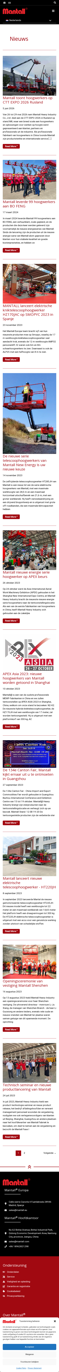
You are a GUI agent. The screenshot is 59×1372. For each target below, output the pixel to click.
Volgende (49, 1153)
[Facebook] (4, 2)
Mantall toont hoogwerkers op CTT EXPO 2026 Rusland (28, 100)
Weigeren (29, 1354)
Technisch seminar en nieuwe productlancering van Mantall (27, 1087)
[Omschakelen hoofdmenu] (53, 11)
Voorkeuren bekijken (29, 1362)
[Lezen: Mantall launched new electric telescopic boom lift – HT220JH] (29, 856)
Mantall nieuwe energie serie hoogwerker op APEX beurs (26, 574)
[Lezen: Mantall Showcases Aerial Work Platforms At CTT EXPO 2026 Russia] (29, 75)
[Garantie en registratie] (16, 1286)
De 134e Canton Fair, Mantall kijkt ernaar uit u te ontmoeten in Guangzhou (28, 774)
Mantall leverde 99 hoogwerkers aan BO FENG (29, 203)
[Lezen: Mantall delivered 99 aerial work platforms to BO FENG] (29, 179)
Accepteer (29, 1347)
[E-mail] (9, 2)
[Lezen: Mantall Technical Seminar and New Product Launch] (29, 1062)
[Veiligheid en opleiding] (16, 1281)
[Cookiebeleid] (11, 1291)
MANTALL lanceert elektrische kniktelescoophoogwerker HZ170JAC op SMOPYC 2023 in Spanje (28, 312)
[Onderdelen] (11, 1272)
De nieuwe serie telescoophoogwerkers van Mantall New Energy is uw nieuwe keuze (25, 463)
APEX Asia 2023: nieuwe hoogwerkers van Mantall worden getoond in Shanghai (26, 678)
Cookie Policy (21, 1368)
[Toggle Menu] (50, 20)
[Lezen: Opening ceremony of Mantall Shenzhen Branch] (29, 961)
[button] (55, 1321)
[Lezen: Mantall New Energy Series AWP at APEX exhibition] (29, 550)
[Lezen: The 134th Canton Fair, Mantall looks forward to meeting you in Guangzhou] (29, 753)
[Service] (9, 1277)
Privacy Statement (35, 1368)
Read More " (12, 147)
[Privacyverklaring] (13, 1296)
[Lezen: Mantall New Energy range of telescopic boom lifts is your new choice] (29, 413)
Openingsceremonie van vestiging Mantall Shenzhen (25, 983)
